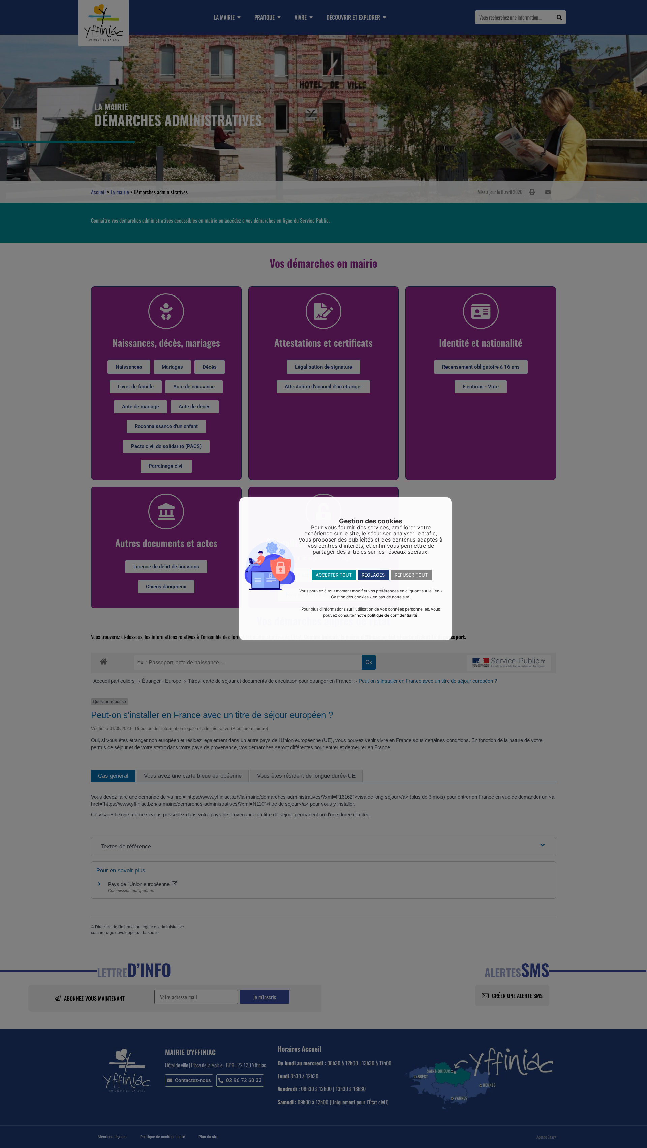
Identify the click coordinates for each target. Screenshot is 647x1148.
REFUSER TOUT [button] (411, 575)
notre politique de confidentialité (387, 615)
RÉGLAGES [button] (373, 575)
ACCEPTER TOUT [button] (334, 575)
